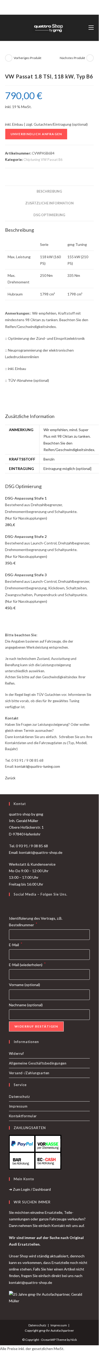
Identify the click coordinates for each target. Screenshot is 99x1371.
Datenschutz (19, 1096)
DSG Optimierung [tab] (49, 215)
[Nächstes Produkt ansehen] (90, 58)
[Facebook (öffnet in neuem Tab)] (43, 6)
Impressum (18, 1106)
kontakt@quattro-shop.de (30, 1282)
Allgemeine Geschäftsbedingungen (38, 1063)
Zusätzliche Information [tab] (49, 203)
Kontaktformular (23, 1116)
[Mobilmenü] (91, 28)
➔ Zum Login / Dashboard (30, 1189)
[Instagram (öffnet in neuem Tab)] (49, 6)
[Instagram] (18, 905)
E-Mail (15, 944)
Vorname (24, 984)
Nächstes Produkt (72, 58)
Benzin (49, 459)
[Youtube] (24, 905)
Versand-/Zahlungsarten (29, 1073)
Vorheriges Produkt (27, 58)
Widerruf (16, 1053)
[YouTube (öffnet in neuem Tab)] (55, 6)
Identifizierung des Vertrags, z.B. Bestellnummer (35, 921)
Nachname (26, 1005)
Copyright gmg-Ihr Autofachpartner (49, 1330)
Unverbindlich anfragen (36, 134)
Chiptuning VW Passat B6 (43, 159)
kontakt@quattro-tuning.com (37, 766)
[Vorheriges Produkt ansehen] (8, 58)
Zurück (10, 778)
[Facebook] (12, 905)
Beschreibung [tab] (49, 191)
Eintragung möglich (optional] (67, 468)
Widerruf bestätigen (36, 1026)
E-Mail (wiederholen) (27, 964)
